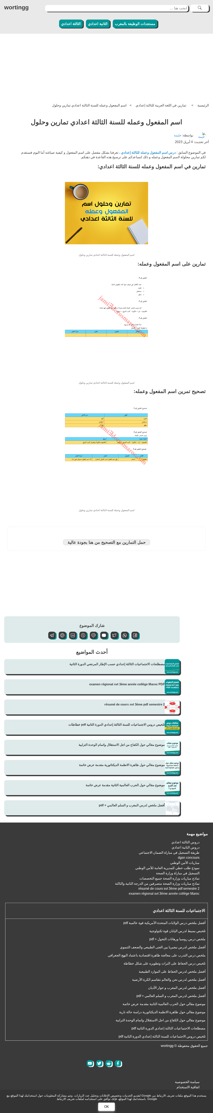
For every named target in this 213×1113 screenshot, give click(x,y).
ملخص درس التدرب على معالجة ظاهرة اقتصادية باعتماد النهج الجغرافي (157, 955)
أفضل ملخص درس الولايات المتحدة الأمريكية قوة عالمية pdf (164, 923)
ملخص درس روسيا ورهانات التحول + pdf (177, 939)
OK (106, 1106)
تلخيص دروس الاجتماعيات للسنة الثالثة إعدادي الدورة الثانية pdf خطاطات (116, 724)
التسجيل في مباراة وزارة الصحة (177, 873)
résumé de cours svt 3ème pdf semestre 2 (134, 704)
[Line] (92, 638)
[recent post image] (172, 666)
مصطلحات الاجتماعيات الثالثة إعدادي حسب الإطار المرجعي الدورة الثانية (117, 664)
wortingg (16, 7)
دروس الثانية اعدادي (185, 847)
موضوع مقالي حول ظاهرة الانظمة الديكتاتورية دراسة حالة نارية (162, 1012)
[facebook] (118, 1063)
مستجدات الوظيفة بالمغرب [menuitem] (135, 24)
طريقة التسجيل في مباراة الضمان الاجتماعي (169, 852)
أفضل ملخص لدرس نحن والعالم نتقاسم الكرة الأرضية (169, 979)
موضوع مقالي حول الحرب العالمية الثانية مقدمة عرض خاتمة (125, 785)
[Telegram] (50, 638)
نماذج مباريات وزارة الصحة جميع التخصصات (169, 878)
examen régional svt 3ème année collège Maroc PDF (127, 684)
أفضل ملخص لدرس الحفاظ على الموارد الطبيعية (172, 971)
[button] (133, 638)
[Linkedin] (71, 638)
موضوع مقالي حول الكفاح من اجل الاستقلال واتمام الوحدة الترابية (122, 744)
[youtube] (90, 1063)
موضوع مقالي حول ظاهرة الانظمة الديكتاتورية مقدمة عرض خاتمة (122, 765)
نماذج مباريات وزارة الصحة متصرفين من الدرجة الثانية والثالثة (157, 883)
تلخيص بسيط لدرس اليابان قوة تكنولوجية (177, 931)
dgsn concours (188, 857)
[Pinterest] (61, 638)
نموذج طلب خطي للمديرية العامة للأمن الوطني (167, 868)
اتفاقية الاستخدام (188, 1087)
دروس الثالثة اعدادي (185, 842)
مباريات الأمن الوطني (184, 863)
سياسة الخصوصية (187, 1082)
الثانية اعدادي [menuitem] (98, 24)
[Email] (102, 638)
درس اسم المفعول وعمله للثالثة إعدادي (148, 152)
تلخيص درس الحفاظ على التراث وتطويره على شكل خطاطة (165, 963)
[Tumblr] (81, 638)
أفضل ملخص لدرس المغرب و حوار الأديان (177, 987)
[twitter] (99, 1063)
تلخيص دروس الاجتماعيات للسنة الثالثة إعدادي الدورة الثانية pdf (162, 1036)
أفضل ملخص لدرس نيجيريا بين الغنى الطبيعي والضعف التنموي (163, 947)
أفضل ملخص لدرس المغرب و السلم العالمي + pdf (132, 805)
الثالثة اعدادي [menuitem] (71, 24)
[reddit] (108, 1063)
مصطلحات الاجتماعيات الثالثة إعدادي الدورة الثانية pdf (168, 1028)
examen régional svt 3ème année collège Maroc (164, 893)
